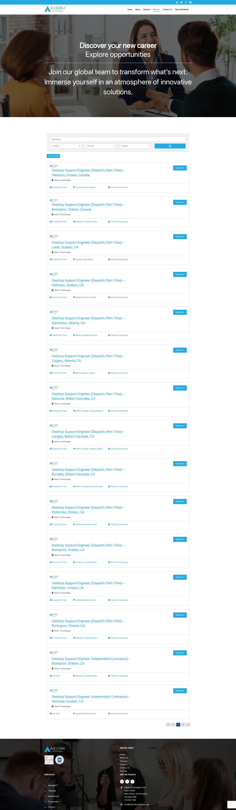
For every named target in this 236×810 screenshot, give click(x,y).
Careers (123, 764)
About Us (124, 758)
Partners (123, 771)
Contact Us (125, 768)
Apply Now (180, 168)
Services (123, 761)
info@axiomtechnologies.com (136, 804)
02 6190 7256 (130, 800)
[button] (80, 785)
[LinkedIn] (122, 782)
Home (122, 754)
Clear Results (53, 156)
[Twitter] (127, 782)
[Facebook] (132, 782)
